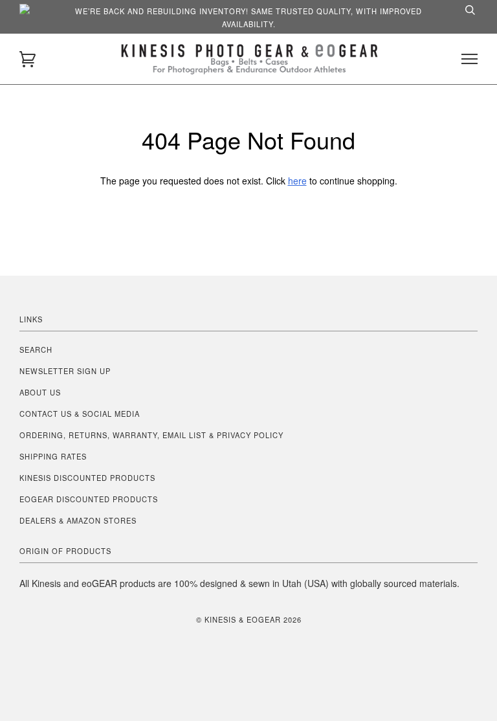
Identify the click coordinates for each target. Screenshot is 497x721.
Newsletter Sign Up (65, 371)
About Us (40, 392)
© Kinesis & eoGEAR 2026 (249, 619)
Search (35, 349)
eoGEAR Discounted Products (88, 499)
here (297, 180)
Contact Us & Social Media (79, 413)
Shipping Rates (53, 456)
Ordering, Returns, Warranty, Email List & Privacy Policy (151, 435)
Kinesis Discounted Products (87, 477)
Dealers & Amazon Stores (78, 520)
